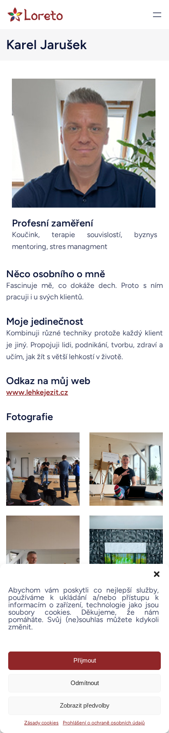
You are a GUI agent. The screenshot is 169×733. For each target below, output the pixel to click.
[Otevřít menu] (157, 15)
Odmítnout (85, 682)
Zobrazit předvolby (85, 705)
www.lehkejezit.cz (37, 392)
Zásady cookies (41, 723)
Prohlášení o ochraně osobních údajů (104, 723)
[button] (157, 574)
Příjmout (84, 660)
